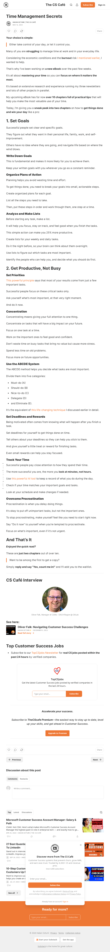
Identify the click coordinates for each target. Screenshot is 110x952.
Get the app (68, 939)
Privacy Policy (75, 894)
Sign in (101, 4)
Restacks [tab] (24, 779)
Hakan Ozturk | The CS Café (24, 22)
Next (95, 759)
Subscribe (88, 4)
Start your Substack (48, 939)
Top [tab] (9, 812)
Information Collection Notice (54, 894)
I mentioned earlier (88, 58)
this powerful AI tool (24, 478)
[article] (55, 828)
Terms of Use (68, 891)
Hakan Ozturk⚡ (25, 630)
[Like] (9, 31)
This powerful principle (20, 280)
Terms (61, 933)
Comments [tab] (12, 779)
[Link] (2, 121)
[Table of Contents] (3, 476)
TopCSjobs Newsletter (45, 652)
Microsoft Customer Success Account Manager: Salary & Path (41, 821)
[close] (81, 845)
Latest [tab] (16, 812)
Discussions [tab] (27, 812)
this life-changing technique (48, 410)
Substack (42, 946)
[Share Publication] (77, 4)
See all (11, 893)
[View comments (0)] (15, 31)
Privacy (53, 933)
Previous (16, 759)
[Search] (71, 4)
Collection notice (72, 933)
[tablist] (17, 779)
